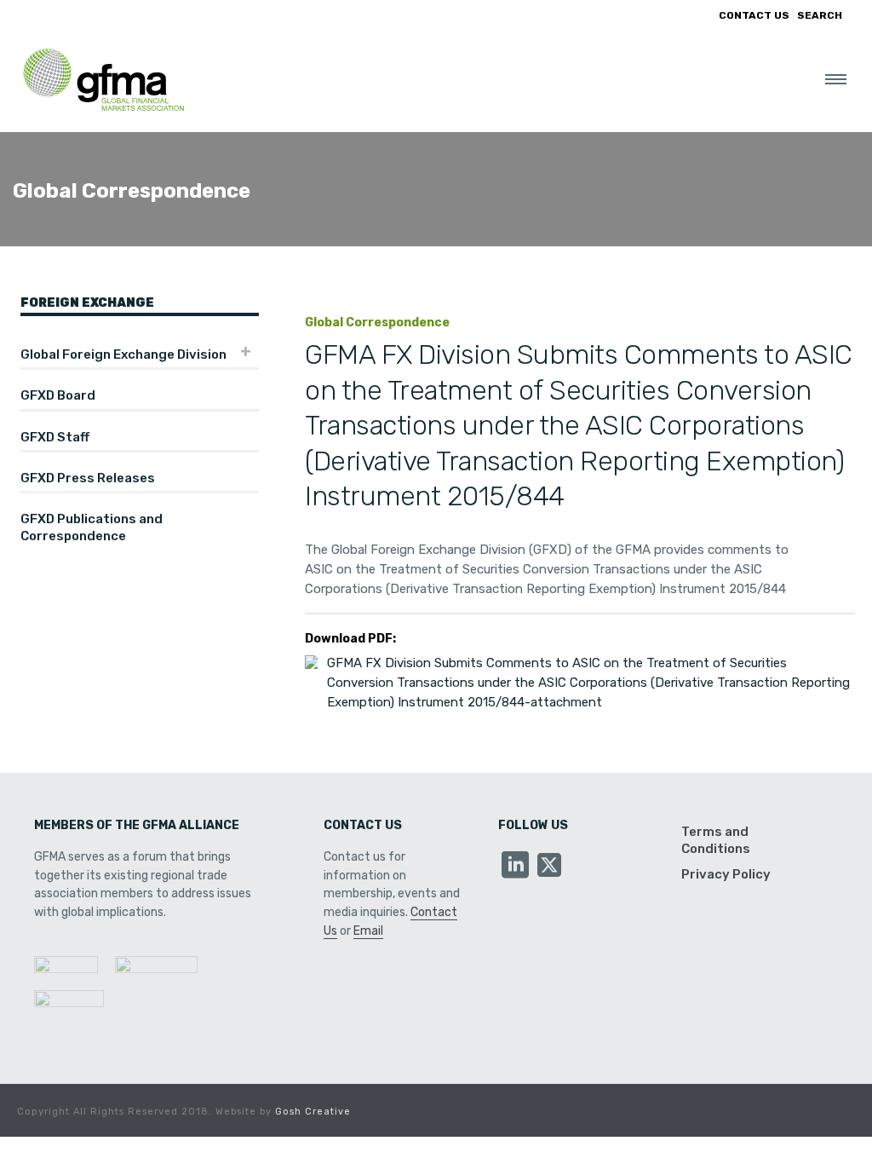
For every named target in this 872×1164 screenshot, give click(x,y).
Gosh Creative (313, 1111)
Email (368, 931)
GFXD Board (57, 395)
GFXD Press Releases (87, 478)
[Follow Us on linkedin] (515, 866)
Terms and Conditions (715, 840)
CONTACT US (754, 15)
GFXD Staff (54, 437)
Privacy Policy (726, 874)
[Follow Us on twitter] (549, 866)
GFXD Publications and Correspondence (91, 527)
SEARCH (819, 15)
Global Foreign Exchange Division (123, 354)
